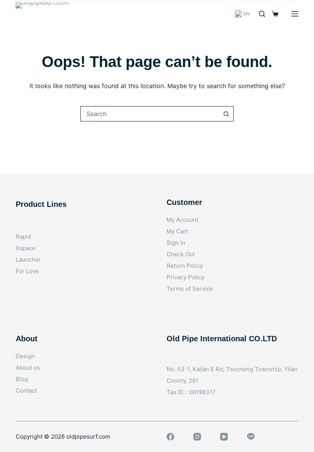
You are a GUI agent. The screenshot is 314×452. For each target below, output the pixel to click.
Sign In (176, 242)
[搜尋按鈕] (226, 113)
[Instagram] (197, 437)
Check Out (181, 254)
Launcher (28, 259)
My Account (182, 219)
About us (28, 367)
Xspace (26, 248)
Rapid (23, 236)
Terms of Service (190, 288)
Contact (26, 390)
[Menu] (294, 13)
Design (25, 356)
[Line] (251, 437)
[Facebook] (170, 437)
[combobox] (150, 113)
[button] (242, 14)
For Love (27, 271)
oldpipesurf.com (88, 436)
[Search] (262, 14)
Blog (22, 379)
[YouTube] (224, 437)
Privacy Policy (185, 277)
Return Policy (185, 265)
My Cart (177, 231)
